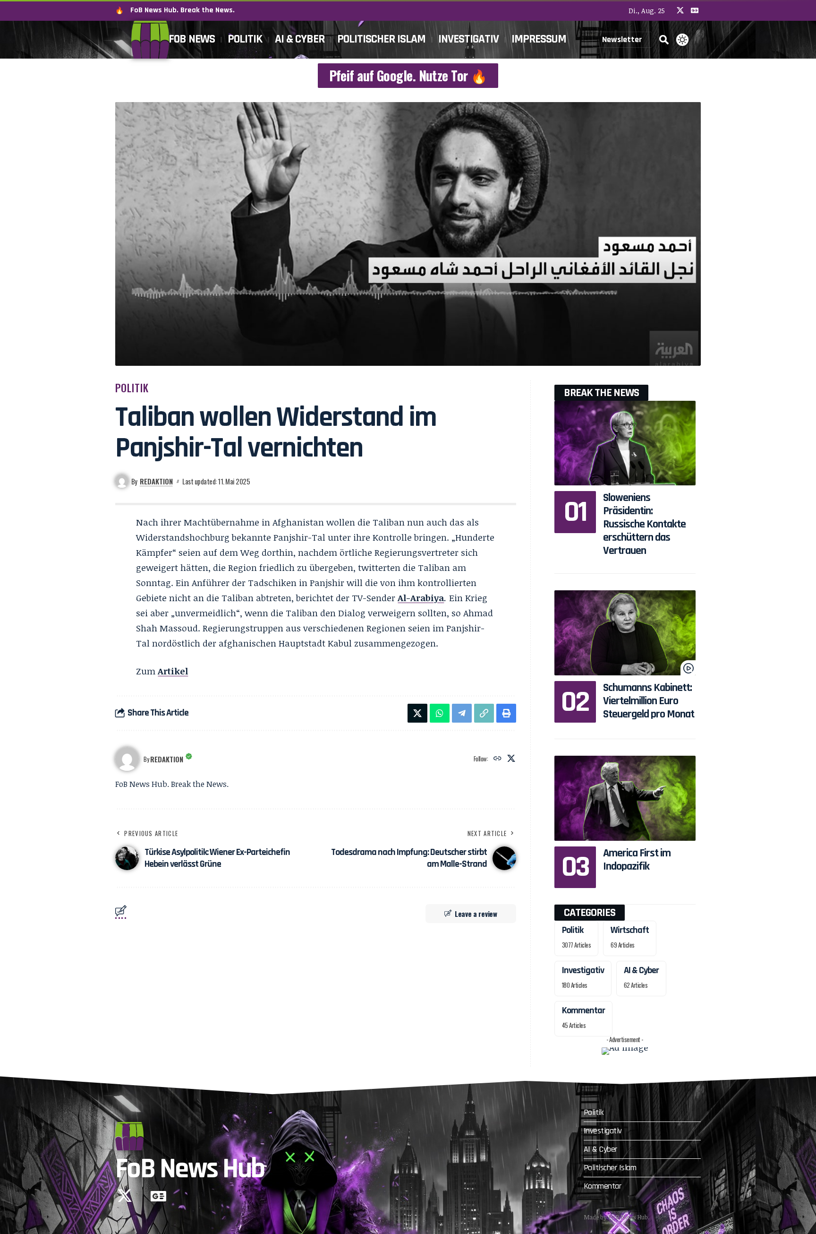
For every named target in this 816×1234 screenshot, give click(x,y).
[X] (680, 10)
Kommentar (583, 1010)
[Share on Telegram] (462, 713)
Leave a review (476, 913)
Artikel (173, 671)
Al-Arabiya (421, 598)
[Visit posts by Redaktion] (127, 759)
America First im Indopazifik (637, 859)
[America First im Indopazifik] (625, 798)
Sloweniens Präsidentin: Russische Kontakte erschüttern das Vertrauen (644, 524)
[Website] (497, 759)
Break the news (601, 393)
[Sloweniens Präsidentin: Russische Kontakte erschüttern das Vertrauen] (625, 443)
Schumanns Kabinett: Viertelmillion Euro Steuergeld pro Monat (648, 701)
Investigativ (583, 970)
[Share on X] (417, 713)
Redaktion (156, 481)
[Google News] (694, 10)
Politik (132, 387)
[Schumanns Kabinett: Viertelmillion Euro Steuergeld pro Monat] (625, 632)
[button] (664, 40)
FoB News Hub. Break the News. (182, 10)
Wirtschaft (630, 930)
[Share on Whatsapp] (440, 713)
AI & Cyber (641, 970)
